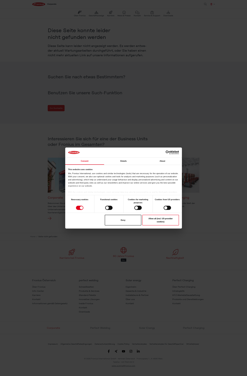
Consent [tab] (85, 161)
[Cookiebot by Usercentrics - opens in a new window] (167, 152)
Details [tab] (123, 161)
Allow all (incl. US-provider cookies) (160, 220)
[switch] (109, 208)
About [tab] (162, 161)
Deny (123, 220)
